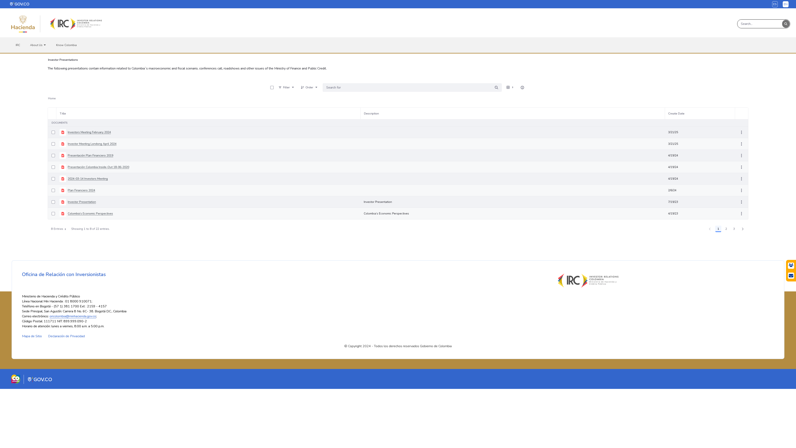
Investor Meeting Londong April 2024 (92, 144)
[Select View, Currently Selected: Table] (510, 87)
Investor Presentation (82, 202)
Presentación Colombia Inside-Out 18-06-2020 (98, 167)
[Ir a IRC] (75, 23)
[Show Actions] (741, 132)
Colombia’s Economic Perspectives (90, 213)
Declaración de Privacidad (66, 336)
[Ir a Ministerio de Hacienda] (23, 23)
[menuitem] (18, 45)
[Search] (786, 24)
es (775, 4)
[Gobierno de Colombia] (19, 4)
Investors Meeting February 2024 (89, 132)
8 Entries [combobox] (57, 229)
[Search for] (496, 87)
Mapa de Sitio (32, 336)
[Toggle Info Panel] (522, 87)
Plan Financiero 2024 (81, 190)
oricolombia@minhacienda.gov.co (73, 316)
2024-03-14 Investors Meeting (88, 179)
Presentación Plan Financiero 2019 (90, 155)
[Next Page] (742, 229)
